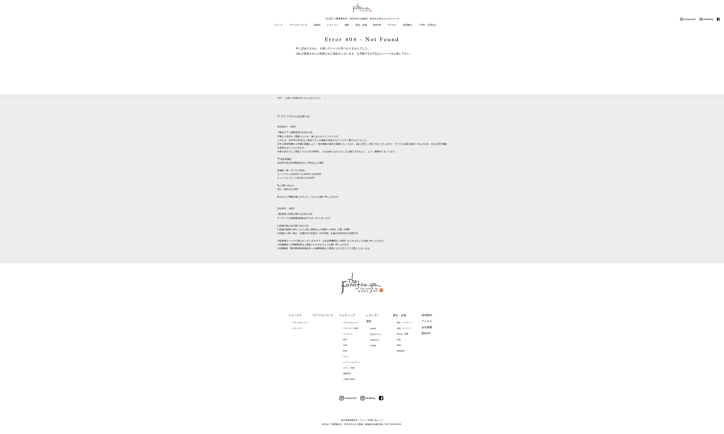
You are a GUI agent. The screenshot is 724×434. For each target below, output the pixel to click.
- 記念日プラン (375, 334)
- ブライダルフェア (299, 323)
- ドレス (345, 357)
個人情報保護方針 (349, 420)
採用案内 (407, 25)
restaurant (689, 19)
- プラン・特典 (348, 368)
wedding (708, 19)
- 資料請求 (346, 373)
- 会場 (344, 345)
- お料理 (372, 329)
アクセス (392, 25)
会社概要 (427, 327)
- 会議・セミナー (403, 328)
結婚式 (317, 25)
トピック (278, 25)
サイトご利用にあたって (371, 420)
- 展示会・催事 (402, 334)
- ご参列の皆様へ (349, 379)
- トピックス (296, 328)
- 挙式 (344, 340)
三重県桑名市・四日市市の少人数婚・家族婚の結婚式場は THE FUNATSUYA (365, 424)
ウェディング (347, 315)
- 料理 (344, 351)
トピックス (295, 315)
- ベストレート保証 (350, 328)
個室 (347, 25)
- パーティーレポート (351, 362)
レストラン (332, 25)
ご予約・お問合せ (427, 25)
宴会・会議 (361, 25)
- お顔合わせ (374, 340)
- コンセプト (347, 334)
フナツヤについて (298, 25)
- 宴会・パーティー (404, 323)
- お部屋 (372, 346)
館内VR (377, 25)
